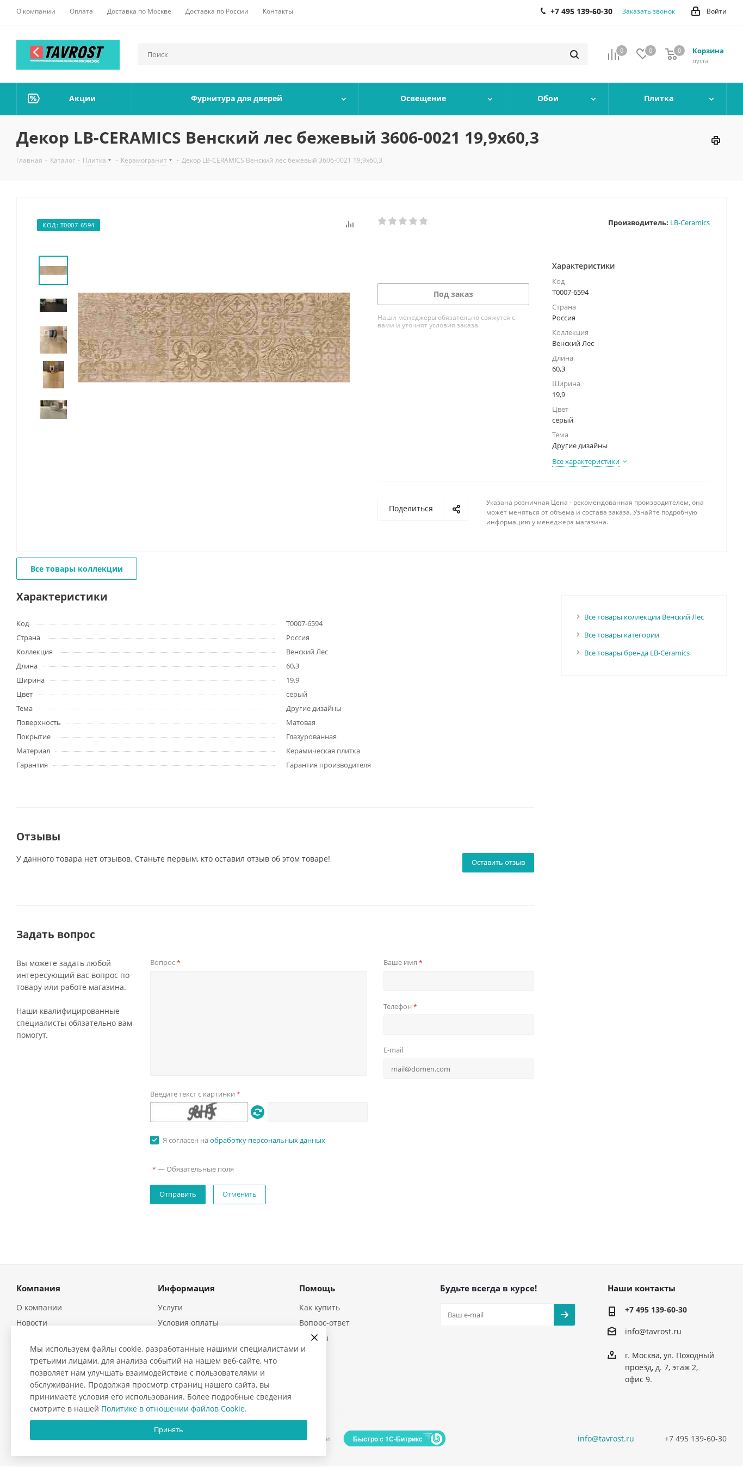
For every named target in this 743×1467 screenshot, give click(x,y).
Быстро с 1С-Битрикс (388, 1439)
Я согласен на (244, 1140)
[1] (382, 221)
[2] (393, 221)
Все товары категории (621, 635)
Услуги (170, 1307)
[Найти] (574, 54)
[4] (413, 221)
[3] (403, 221)
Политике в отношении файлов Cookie (173, 1408)
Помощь (317, 1288)
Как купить (319, 1307)
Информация (186, 1288)
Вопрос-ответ (324, 1322)
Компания (38, 1288)
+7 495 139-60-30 (656, 1309)
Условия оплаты (188, 1322)
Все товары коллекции (76, 569)
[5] (424, 221)
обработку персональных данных (267, 1140)
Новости (31, 1322)
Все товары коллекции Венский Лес (644, 617)
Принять (168, 1429)
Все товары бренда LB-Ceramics (637, 653)
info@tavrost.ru (653, 1331)
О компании (39, 1307)
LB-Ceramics (690, 222)
